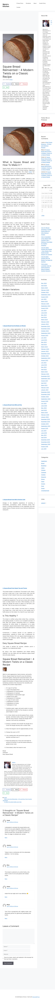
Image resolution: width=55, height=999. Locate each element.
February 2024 (45, 322)
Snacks (43, 483)
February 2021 (45, 387)
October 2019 (45, 424)
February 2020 (45, 414)
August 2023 (44, 335)
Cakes (43, 468)
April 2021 (44, 383)
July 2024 (43, 310)
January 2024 (45, 324)
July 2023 (43, 337)
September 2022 (45, 358)
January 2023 (45, 351)
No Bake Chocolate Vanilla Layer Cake (12, 801)
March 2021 (44, 385)
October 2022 (45, 356)
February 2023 (45, 349)
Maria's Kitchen (6, 5)
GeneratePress (36, 997)
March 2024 (44, 319)
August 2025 (44, 297)
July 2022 (43, 362)
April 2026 (44, 285)
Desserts (43, 477)
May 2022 (44, 367)
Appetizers (44, 461)
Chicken (43, 470)
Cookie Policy (42, 3)
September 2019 (45, 426)
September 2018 (45, 444)
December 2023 (45, 326)
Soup (42, 486)
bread (30, 172)
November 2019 (45, 421)
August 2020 (44, 401)
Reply (6, 837)
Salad (42, 481)
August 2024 (44, 308)
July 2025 (43, 299)
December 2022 (45, 353)
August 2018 (44, 446)
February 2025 (45, 303)
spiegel (43, 503)
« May (42, 215)
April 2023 (44, 344)
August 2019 (44, 428)
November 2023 (45, 328)
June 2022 (44, 365)
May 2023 (44, 342)
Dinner (43, 479)
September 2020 (45, 399)
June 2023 (44, 340)
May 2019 (43, 435)
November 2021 (45, 376)
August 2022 (44, 360)
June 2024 (44, 312)
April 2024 (44, 317)
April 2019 (44, 437)
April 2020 (44, 410)
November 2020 (45, 394)
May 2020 (44, 408)
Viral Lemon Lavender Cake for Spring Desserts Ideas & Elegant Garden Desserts (46, 267)
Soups (43, 488)
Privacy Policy (20, 3)
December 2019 (45, 419)
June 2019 (44, 433)
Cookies (43, 474)
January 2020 (45, 417)
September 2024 (45, 306)
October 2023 (45, 331)
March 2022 (44, 371)
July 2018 (43, 448)
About (35, 3)
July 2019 (43, 430)
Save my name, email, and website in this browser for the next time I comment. (18, 958)
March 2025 (44, 301)
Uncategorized (45, 490)
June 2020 (44, 405)
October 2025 (45, 292)
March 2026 (44, 288)
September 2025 (45, 294)
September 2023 (45, 333)
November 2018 (45, 442)
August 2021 (44, 380)
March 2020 (44, 412)
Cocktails (43, 472)
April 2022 (44, 369)
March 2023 (44, 346)
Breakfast (43, 465)
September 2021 (45, 378)
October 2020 (45, 396)
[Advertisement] (18, 21)
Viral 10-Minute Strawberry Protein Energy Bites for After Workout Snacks (46, 231)
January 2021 (44, 390)
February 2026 (45, 290)
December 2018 (45, 439)
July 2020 (43, 403)
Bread (5, 797)
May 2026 (44, 283)
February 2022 (45, 374)
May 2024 (44, 315)
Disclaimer (28, 3)
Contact (18, 7)
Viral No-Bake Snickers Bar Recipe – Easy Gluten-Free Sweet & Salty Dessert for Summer (46, 251)
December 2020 (45, 392)
